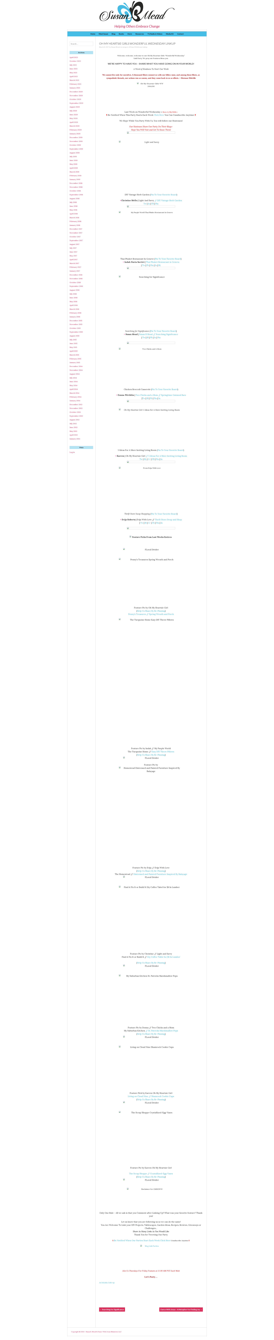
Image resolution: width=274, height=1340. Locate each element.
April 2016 (74, 305)
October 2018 (75, 191)
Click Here (159, 115)
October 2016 (75, 282)
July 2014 (73, 378)
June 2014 (73, 381)
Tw (145, 203)
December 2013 (76, 404)
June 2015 (73, 343)
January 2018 (75, 225)
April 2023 (74, 57)
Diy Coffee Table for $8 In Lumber (163, 957)
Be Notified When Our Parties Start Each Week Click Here (142, 1240)
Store (129, 34)
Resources (140, 34)
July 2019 (73, 156)
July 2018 (73, 202)
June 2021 (73, 69)
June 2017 (73, 252)
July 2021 (73, 65)
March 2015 (74, 355)
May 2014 (73, 385)
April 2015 (73, 351)
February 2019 (75, 175)
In (149, 203)
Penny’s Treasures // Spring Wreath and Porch (151, 614)
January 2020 (75, 134)
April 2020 (74, 122)
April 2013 (74, 435)
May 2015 (73, 347)
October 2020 (75, 99)
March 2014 (74, 393)
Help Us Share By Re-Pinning (151, 611)
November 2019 (76, 141)
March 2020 (74, 126)
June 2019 (73, 160)
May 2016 (73, 301)
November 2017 (76, 233)
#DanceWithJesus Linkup (138, 47)
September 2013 (76, 416)
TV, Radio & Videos (154, 34)
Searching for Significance (113, 1309)
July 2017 (73, 248)
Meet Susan (103, 34)
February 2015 (75, 359)
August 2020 (75, 107)
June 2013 (73, 427)
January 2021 (75, 88)
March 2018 (74, 217)
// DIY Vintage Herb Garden (168, 200)
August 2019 (75, 153)
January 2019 (75, 179)
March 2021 (74, 80)
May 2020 (73, 118)
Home (92, 34)
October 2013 (75, 412)
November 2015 (76, 324)
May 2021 (73, 72)
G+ (149, 459)
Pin (156, 203)
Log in (72, 452)
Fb (148, 265)
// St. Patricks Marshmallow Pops (162, 1030)
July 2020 (73, 111)
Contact (180, 34)
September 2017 (76, 240)
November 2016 (76, 278)
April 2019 (74, 168)
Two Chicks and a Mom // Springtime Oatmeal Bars (161, 395)
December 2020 (76, 92)
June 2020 (74, 114)
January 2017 (75, 271)
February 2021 (75, 84)
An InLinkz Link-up (107, 1282)
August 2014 (75, 374)
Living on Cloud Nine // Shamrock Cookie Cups (151, 1096)
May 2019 (73, 164)
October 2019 (75, 145)
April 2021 (74, 76)
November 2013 (76, 408)
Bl (148, 337)
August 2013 (74, 420)
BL (159, 265)
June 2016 (73, 298)
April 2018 (74, 214)
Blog (113, 34)
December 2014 (76, 366)
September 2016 (76, 286)
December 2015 (76, 320)
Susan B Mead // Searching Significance (158, 334)
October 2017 (75, 237)
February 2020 (76, 130)
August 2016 (74, 290)
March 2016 (74, 309)
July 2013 (73, 423)
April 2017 (73, 259)
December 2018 (76, 183)
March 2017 (74, 263)
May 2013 (73, 431)
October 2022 (75, 61)
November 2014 (76, 370)
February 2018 (75, 221)
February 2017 (75, 267)
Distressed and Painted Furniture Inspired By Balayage (160, 874)
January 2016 (75, 317)
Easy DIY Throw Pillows (163, 751)
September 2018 (76, 195)
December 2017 (76, 229)
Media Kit (170, 34)
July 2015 (73, 340)
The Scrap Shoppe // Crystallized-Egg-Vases (151, 1173)
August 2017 (74, 244)
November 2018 (76, 187)
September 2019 (76, 149)
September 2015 (76, 332)
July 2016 (73, 294)
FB (152, 203)
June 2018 (73, 206)
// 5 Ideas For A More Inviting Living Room (166, 456)
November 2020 (76, 95)
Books (121, 34)
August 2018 (74, 198)
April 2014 (74, 389)
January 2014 (75, 401)
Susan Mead (115, 47)
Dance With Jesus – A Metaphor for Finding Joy (180, 1309)
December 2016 (76, 275)
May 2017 (73, 256)
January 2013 (75, 439)
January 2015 (75, 362)
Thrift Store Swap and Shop (168, 519)
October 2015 (75, 328)
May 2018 (73, 210)
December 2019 (76, 137)
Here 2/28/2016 (169, 112)
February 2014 (75, 397)
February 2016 (75, 313)
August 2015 (74, 336)
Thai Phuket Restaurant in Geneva (162, 262)
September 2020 (76, 103)
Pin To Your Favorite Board (164, 194)
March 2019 (74, 172)
